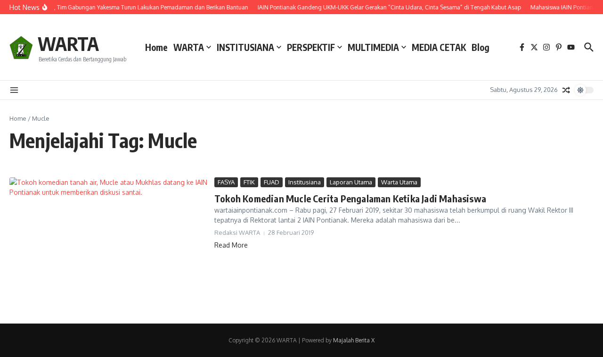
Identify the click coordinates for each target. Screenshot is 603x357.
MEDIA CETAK (439, 47)
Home (156, 47)
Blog (480, 47)
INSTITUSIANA (245, 47)
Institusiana (304, 182)
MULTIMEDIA (373, 47)
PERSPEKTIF (311, 47)
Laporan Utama (351, 182)
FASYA (226, 182)
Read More (231, 245)
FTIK (249, 182)
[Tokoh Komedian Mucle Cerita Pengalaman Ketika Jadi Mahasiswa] (108, 243)
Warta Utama (399, 182)
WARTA (68, 43)
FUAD (271, 182)
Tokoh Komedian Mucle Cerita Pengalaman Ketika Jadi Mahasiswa (350, 198)
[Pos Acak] (566, 90)
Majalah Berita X (354, 340)
